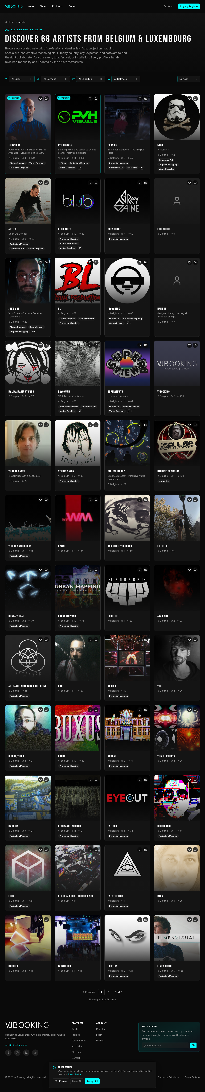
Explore (56, 6)
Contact (73, 6)
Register (100, 1029)
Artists (75, 1029)
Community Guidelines (168, 1077)
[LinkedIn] (26, 1052)
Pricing (99, 1040)
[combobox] (22, 79)
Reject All (76, 1081)
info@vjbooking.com (16, 1045)
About (43, 6)
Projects (76, 1034)
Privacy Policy (74, 1074)
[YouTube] (35, 1052)
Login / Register (189, 6)
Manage (63, 1081)
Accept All (92, 1081)
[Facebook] (8, 1052)
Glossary (76, 1052)
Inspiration (77, 1046)
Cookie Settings (192, 1077)
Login (99, 1034)
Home (31, 6)
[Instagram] (17, 1052)
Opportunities (79, 1040)
